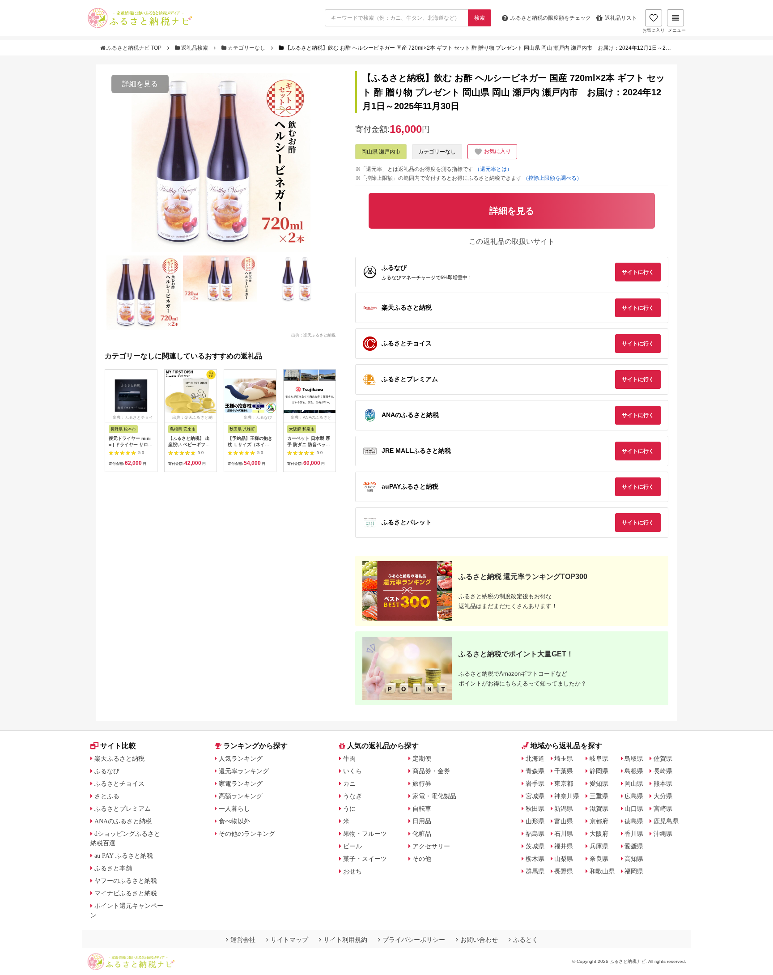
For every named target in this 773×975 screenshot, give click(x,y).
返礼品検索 (194, 48)
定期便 (421, 758)
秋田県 (535, 808)
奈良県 (599, 859)
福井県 (563, 846)
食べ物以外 (234, 821)
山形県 (535, 821)
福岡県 (633, 871)
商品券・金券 (431, 771)
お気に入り (653, 30)
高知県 (633, 859)
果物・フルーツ (365, 833)
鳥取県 (633, 758)
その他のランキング (247, 833)
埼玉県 (563, 758)
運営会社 (242, 939)
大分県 (663, 796)
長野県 (563, 871)
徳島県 (633, 821)
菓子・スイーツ (365, 859)
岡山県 (633, 783)
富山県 (563, 821)
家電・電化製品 (434, 796)
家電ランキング (241, 783)
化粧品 (421, 833)
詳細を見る (140, 84)
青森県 (535, 771)
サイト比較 (118, 745)
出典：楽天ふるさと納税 (313, 334)
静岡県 (599, 771)
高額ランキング (241, 796)
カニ (349, 783)
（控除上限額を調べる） (552, 178)
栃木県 (535, 859)
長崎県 (663, 771)
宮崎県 (663, 808)
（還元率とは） (493, 169)
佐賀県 (663, 758)
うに (349, 808)
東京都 (563, 783)
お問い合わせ (479, 939)
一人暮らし (234, 808)
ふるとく (525, 939)
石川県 (563, 833)
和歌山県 (602, 871)
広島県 (633, 796)
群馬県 (535, 871)
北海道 (535, 758)
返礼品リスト (621, 18)
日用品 (421, 821)
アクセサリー (431, 846)
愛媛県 (633, 846)
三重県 (599, 796)
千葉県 (563, 771)
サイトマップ (289, 939)
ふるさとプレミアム (122, 808)
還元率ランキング (244, 771)
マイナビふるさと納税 (125, 893)
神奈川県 (566, 796)
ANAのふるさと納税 (123, 821)
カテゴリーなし (246, 48)
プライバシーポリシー (413, 939)
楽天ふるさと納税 (119, 758)
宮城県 (535, 796)
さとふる (106, 796)
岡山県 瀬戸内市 (380, 152)
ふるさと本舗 (113, 868)
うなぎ (352, 796)
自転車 (421, 808)
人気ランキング (241, 758)
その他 (421, 859)
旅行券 (421, 783)
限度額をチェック (550, 18)
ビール (352, 846)
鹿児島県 (666, 821)
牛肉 (349, 758)
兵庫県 (599, 846)
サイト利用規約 (345, 939)
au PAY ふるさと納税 (123, 855)
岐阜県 (599, 758)
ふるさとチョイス (119, 783)
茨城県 (535, 846)
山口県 (633, 808)
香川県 (633, 833)
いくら (352, 771)
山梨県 (563, 859)
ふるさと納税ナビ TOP (134, 48)
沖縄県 (663, 833)
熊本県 (663, 783)
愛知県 (599, 783)
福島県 (535, 833)
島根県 (633, 771)
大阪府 (599, 833)
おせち (352, 871)
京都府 (599, 821)
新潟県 (563, 808)
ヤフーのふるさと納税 (125, 880)
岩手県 (535, 783)
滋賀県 (599, 808)
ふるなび (106, 771)
